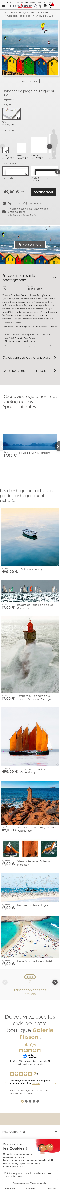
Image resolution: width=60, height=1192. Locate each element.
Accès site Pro (49, 2)
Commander (43, 192)
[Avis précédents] (5, 1083)
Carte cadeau (22, 2)
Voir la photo (32, 244)
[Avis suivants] (55, 1083)
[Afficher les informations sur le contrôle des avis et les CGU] (49, 1061)
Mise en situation (30, 81)
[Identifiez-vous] (45, 6)
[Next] (49, 146)
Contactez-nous (36, 2)
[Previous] (2, 446)
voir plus (36, 1083)
